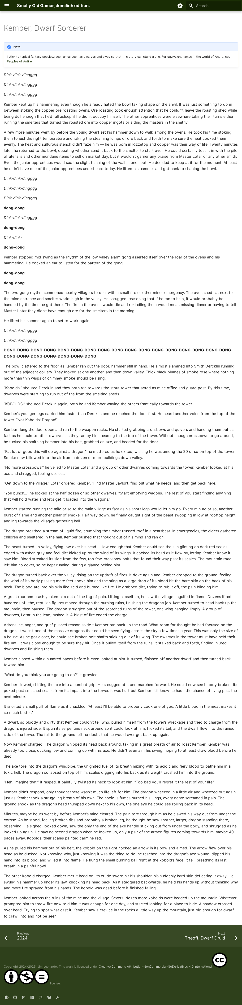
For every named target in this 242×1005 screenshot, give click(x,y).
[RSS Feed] (57, 997)
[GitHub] (15, 997)
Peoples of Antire (19, 61)
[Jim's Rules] (6, 997)
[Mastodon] (23, 997)
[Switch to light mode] (180, 5)
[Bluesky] (49, 997)
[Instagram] (40, 997)
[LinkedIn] (32, 997)
